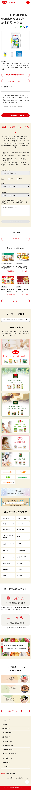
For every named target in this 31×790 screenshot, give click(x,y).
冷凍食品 (19, 569)
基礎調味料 (6, 569)
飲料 (4, 557)
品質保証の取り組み (7, 749)
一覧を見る (15, 239)
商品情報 (4, 724)
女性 (20, 178)
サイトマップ (6, 766)
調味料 (4, 524)
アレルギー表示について (9, 754)
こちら (20, 145)
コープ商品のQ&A (7, 758)
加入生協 (4, 192)
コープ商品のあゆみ (7, 745)
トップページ (6, 720)
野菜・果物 (6, 518)
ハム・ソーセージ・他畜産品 (8, 536)
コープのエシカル (7, 741)
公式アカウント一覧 (15, 711)
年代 (2, 183)
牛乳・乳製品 (6, 529)
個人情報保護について (21, 778)
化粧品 (4, 575)
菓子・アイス (6, 550)
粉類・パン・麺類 (22, 518)
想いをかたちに (6, 728)
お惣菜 (19, 544)
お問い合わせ (6, 762)
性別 (2, 179)
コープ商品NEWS (7, 733)
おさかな (19, 563)
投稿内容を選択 (5, 170)
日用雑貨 (19, 575)
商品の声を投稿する (15, 81)
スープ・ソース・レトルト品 (8, 543)
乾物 (18, 536)
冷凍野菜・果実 (21, 550)
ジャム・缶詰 (6, 563)
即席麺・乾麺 (20, 529)
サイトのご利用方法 (6, 778)
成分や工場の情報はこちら (15, 75)
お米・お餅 (20, 524)
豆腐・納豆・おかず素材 (22, 557)
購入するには (6, 737)
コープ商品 (12, 2)
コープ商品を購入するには (15, 115)
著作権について (18, 164)
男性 (12, 178)
